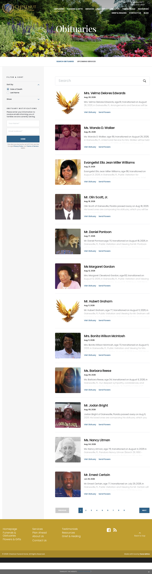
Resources (68, 532)
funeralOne (145, 554)
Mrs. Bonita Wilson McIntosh (104, 336)
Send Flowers (104, 112)
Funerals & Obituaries (9, 534)
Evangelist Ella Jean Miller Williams (109, 162)
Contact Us (39, 540)
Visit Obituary (90, 112)
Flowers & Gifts (12, 539)
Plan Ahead (39, 532)
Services (37, 529)
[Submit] (145, 81)
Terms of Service (33, 146)
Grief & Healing (71, 536)
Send (23, 139)
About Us (38, 536)
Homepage (10, 529)
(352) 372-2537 (137, 4)
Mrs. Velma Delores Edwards (104, 93)
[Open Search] (149, 3)
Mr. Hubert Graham (98, 301)
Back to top (139, 535)
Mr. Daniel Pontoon (97, 232)
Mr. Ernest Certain (97, 475)
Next (144, 510)
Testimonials (70, 529)
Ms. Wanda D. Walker (99, 128)
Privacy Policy (18, 146)
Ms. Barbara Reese (97, 371)
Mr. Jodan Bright (96, 405)
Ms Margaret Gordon (99, 266)
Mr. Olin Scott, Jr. (96, 197)
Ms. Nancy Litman (97, 440)
